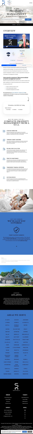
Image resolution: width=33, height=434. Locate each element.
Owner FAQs (8, 399)
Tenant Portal (25, 403)
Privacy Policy (19, 425)
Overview (13, 24)
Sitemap (13, 425)
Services (8, 401)
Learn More (14, 432)
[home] (3, 2)
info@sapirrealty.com (8, 416)
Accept (24, 431)
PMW (17, 424)
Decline (30, 431)
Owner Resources (8, 397)
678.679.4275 (8, 414)
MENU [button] (31, 2)
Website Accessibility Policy (21, 429)
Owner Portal (8, 403)
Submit (28, 19)
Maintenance (25, 401)
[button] (16, 246)
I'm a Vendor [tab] (20, 109)
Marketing (18, 24)
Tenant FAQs (25, 399)
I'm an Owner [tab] (8, 109)
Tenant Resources (25, 397)
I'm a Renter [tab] (14, 109)
